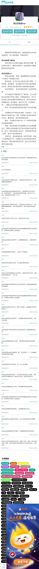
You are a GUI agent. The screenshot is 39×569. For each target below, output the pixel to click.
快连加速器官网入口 (19, 480)
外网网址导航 (18, 486)
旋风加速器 (29, 473)
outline (13, 499)
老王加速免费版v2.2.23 (10, 496)
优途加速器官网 (7, 473)
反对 (34, 162)
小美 (3, 493)
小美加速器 (20, 493)
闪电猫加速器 (6, 503)
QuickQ (13, 463)
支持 (30, 162)
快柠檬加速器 (27, 483)
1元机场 (5, 558)
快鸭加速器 (16, 483)
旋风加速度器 (23, 463)
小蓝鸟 (32, 470)
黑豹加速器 (24, 496)
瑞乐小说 (33, 489)
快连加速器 (6, 480)
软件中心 (29, 486)
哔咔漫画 (24, 489)
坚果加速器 (15, 467)
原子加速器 (6, 483)
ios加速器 (5, 499)
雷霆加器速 (6, 542)
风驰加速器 (19, 473)
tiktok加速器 (25, 467)
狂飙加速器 (15, 489)
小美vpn (10, 493)
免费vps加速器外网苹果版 (11, 476)
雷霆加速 (5, 489)
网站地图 (5, 463)
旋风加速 (5, 467)
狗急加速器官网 (7, 470)
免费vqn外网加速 (21, 470)
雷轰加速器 (6, 532)
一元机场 (22, 499)
